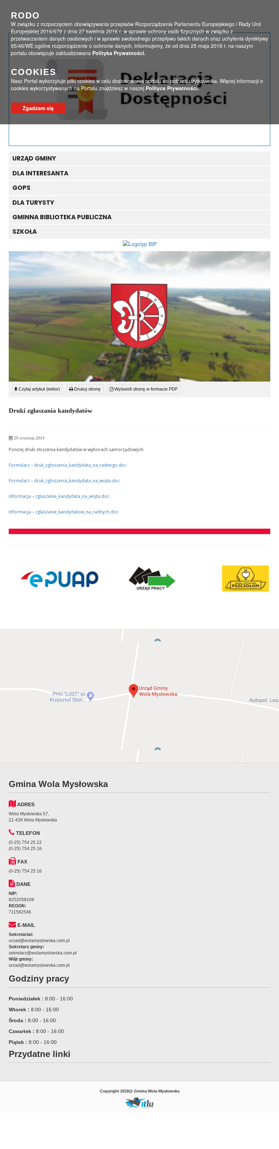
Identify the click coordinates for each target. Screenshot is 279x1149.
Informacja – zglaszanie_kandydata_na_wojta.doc (59, 496)
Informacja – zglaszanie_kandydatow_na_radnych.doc (63, 512)
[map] (139, 696)
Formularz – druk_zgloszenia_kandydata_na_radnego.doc (67, 465)
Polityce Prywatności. (172, 88)
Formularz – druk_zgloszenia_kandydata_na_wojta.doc (64, 481)
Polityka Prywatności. (119, 53)
